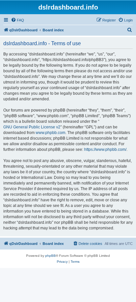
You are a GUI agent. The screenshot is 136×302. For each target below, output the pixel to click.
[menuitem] (17, 20)
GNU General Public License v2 (31, 127)
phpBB (50, 255)
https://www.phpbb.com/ (105, 149)
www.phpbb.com (50, 132)
